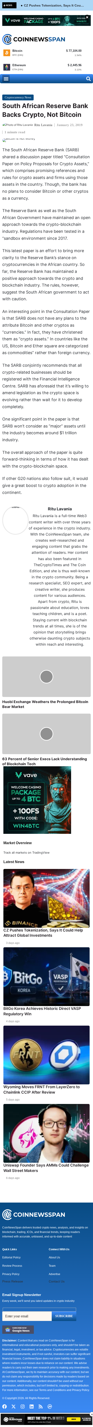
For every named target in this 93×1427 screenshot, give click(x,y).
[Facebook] (4, 1406)
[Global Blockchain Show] (46, 1420)
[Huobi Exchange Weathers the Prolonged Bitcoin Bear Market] (46, 676)
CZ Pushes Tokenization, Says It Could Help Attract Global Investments (54, 6)
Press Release (12, 1281)
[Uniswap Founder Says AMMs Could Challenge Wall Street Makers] (46, 1133)
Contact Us (57, 1281)
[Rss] (40, 1406)
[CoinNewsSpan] (33, 39)
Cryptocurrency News (18, 97)
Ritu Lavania (43, 125)
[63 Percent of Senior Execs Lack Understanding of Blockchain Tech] (46, 734)
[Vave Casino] (46, 20)
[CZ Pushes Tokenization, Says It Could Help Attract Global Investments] (46, 898)
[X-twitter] (13, 1406)
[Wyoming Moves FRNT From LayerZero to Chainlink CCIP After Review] (46, 1055)
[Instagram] (22, 1406)
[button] (6, 78)
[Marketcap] (49, 1406)
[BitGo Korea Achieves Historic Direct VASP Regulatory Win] (46, 976)
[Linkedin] (31, 1406)
